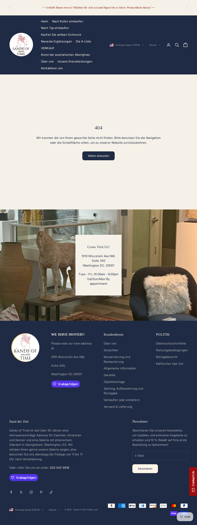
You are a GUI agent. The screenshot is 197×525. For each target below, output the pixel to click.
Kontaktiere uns (52, 68)
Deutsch (153, 45)
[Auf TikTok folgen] (51, 492)
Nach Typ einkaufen (55, 28)
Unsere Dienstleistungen (75, 61)
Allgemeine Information (120, 368)
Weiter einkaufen (98, 155)
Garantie (109, 375)
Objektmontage (114, 382)
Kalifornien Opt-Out (169, 363)
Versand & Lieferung (118, 407)
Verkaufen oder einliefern (122, 400)
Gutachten (111, 350)
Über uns (47, 61)
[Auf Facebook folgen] (11, 492)
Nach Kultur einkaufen (67, 21)
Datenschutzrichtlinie (171, 343)
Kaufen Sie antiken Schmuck (61, 34)
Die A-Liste (83, 41)
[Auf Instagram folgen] (31, 492)
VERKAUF (47, 48)
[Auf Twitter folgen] (21, 492)
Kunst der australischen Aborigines (65, 55)
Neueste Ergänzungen (56, 41)
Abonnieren (145, 468)
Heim (44, 21)
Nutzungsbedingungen (172, 350)
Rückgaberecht (166, 357)
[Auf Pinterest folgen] (41, 492)
